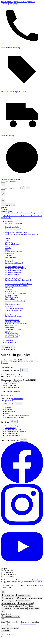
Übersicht (4, 213)
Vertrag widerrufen (7, 401)
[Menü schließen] (6, 225)
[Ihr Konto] (3, 201)
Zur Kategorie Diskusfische (14, 223)
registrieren (8, 211)
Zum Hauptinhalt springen (10, 2)
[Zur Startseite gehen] (8, 181)
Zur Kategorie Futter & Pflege (15, 301)
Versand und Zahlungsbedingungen (17, 415)
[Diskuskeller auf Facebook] (22, 482)
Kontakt (8, 408)
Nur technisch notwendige (10, 628)
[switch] (7, 595)
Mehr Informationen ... (28, 624)
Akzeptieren (5, 626)
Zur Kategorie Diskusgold (14, 263)
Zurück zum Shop (7, 367)
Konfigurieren (6, 630)
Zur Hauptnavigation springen (18, 3)
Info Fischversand (11, 433)
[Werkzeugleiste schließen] (3, 611)
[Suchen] (23, 187)
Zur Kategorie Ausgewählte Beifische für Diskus (21, 234)
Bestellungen (31, 213)
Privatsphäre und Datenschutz (15, 417)
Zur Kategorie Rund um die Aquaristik (18, 280)
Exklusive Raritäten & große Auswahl (13, 92)
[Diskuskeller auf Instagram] (22, 525)
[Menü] (3, 184)
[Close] (3, 592)
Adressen (24, 213)
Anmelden (4, 209)
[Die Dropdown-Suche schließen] (28, 187)
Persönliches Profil (14, 213)
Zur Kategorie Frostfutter (13, 316)
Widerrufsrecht (10, 411)
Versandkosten (37, 580)
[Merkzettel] (2, 198)
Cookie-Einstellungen (12, 426)
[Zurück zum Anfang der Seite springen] (3, 619)
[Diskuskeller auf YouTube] (22, 567)
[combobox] (11, 188)
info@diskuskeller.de (13, 391)
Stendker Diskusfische (12, 435)
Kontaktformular (17, 399)
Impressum (8, 409)
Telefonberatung (10, 428)
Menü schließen (10, 205)
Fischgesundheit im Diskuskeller (16, 431)
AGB (7, 413)
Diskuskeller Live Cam (13, 430)
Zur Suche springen (26, 2)
